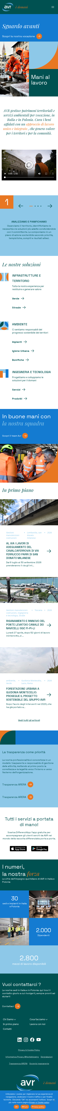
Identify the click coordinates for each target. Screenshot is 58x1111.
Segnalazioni (47, 1057)
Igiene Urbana (20, 350)
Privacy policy (38, 1107)
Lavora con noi (37, 1024)
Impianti (17, 341)
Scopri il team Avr (11, 435)
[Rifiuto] (54, 1100)
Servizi (16, 389)
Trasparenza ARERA (14, 784)
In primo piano (11, 1024)
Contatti (7, 1028)
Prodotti (17, 398)
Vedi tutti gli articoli (29, 720)
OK (16, 1107)
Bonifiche (18, 360)
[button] (20, 206)
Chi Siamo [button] (8, 1019)
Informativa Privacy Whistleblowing (22, 1057)
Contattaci (8, 1006)
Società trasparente (39, 1063)
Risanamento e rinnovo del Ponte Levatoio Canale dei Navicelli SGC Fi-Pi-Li (25, 624)
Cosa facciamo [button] (37, 1019)
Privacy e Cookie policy (39, 1102)
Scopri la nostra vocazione (18, 36)
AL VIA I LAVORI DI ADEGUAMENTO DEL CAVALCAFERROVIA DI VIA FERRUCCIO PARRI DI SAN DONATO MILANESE (22, 550)
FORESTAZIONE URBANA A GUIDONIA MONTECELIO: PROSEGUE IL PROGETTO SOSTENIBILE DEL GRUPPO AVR (25, 694)
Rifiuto (25, 1107)
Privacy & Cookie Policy (29, 1050)
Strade (16, 307)
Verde (15, 298)
